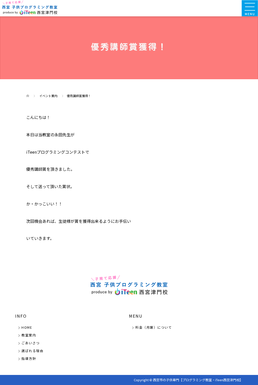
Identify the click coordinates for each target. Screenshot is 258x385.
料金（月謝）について (153, 327)
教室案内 (28, 335)
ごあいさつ (30, 342)
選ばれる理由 (32, 350)
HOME (26, 327)
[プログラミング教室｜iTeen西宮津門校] (29, 7)
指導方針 (28, 358)
